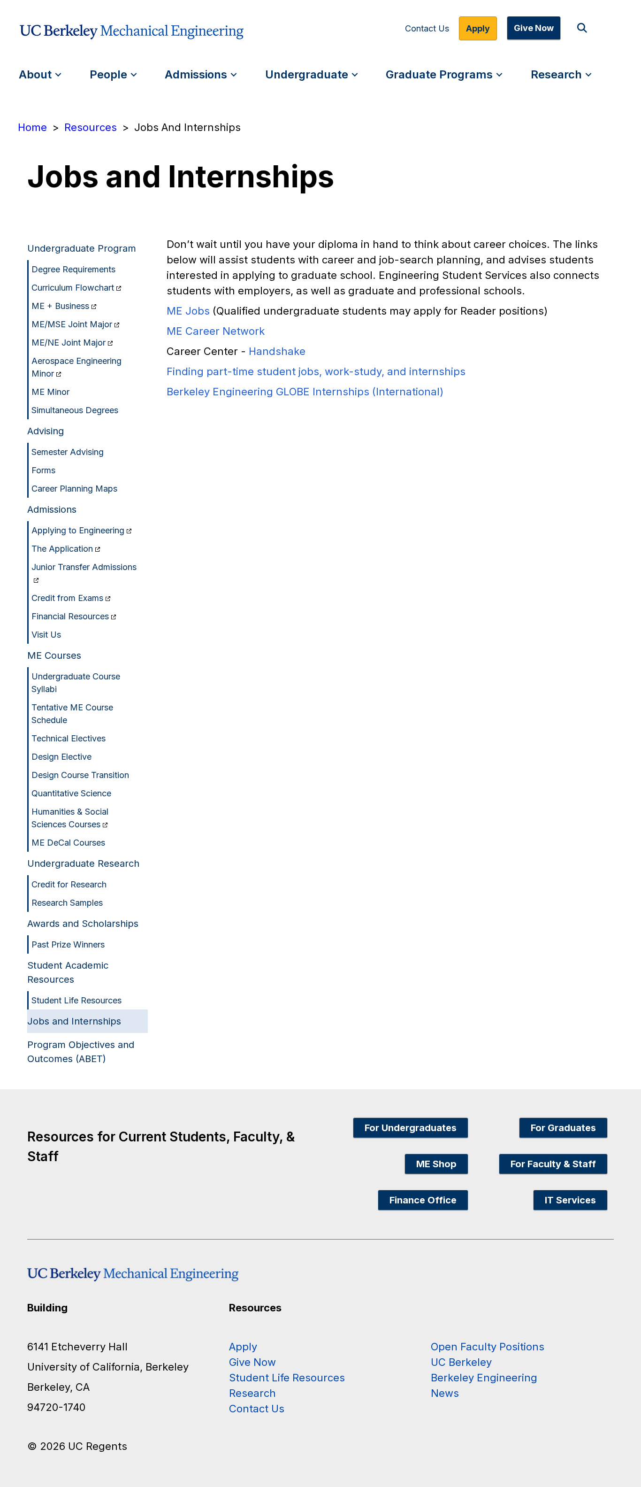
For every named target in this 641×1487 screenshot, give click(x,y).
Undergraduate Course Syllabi (75, 682)
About (35, 74)
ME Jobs (188, 311)
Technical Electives (68, 738)
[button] (584, 28)
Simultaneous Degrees (74, 410)
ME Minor (50, 392)
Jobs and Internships (74, 1021)
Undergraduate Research (83, 863)
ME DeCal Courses (68, 843)
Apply (478, 28)
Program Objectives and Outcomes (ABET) (80, 1051)
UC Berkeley (461, 1362)
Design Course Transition (80, 775)
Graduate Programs (439, 74)
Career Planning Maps (74, 488)
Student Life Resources (76, 1000)
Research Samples (67, 903)
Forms (43, 470)
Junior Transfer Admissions (84, 567)
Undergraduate (306, 74)
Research (556, 74)
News (445, 1393)
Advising (45, 431)
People (108, 74)
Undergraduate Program (81, 248)
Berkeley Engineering (484, 1377)
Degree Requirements (73, 269)
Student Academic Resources (67, 972)
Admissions (196, 74)
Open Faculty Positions (487, 1347)
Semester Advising (67, 452)
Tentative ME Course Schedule (72, 713)
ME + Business (60, 306)
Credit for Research (69, 884)
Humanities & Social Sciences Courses (69, 818)
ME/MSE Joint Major (71, 324)
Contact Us (427, 28)
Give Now (534, 28)
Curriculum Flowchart (72, 288)
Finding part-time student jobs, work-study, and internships (316, 371)
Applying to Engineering (77, 530)
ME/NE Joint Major (68, 342)
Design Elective (61, 757)
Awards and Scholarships (82, 923)
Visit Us (46, 634)
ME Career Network (216, 331)
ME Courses (54, 655)
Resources (90, 127)
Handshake (277, 351)
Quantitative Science (71, 793)
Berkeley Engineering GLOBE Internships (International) (305, 391)
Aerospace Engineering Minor (76, 367)
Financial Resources (70, 616)
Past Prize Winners (68, 944)
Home (32, 127)
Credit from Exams (67, 598)
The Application (62, 549)
